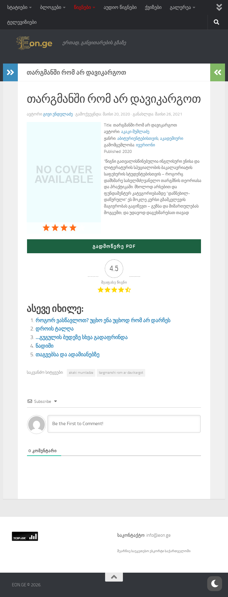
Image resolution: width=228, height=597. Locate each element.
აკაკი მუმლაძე (135, 131)
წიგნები (82, 7)
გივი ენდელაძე (58, 114)
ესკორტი (157, 551)
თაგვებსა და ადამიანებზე (67, 354)
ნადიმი (44, 346)
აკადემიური (171, 138)
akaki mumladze (81, 372)
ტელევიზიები (22, 22)
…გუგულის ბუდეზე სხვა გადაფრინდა (82, 337)
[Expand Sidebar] (10, 72)
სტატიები (17, 7)
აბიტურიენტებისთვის (137, 138)
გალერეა (180, 7)
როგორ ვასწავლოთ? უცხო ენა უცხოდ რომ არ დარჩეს (103, 320)
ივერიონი (145, 145)
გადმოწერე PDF (114, 246)
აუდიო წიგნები (120, 7)
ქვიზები (153, 7)
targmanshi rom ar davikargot (121, 372)
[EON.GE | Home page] (34, 43)
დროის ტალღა (55, 328)
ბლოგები (50, 7)
